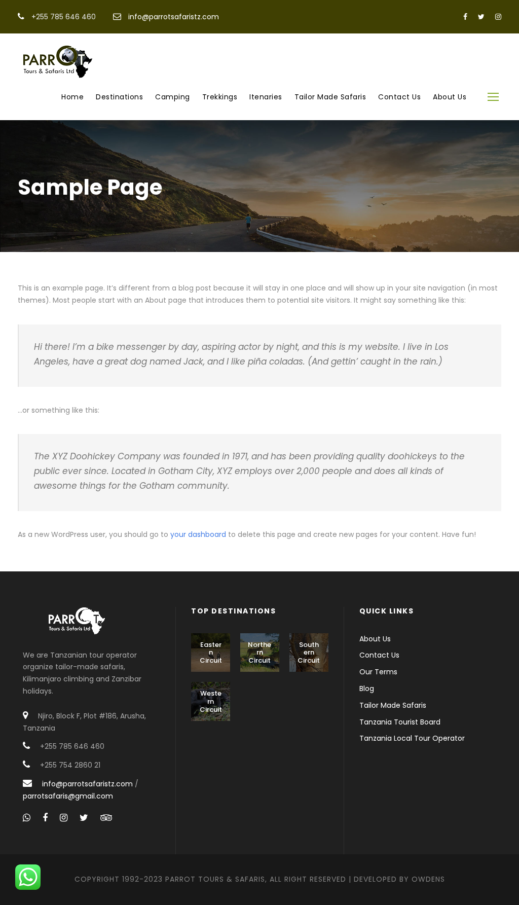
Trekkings (220, 97)
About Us (449, 97)
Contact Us (399, 97)
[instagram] (498, 17)
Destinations (119, 97)
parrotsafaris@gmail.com (68, 796)
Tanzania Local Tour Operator (412, 738)
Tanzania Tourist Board (399, 722)
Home (72, 97)
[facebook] (465, 17)
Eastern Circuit (211, 652)
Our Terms (378, 672)
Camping (172, 97)
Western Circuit (211, 701)
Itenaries (265, 97)
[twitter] (481, 17)
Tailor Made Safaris (330, 97)
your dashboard (198, 534)
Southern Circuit (309, 652)
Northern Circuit (259, 652)
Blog (366, 688)
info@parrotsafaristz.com (173, 17)
